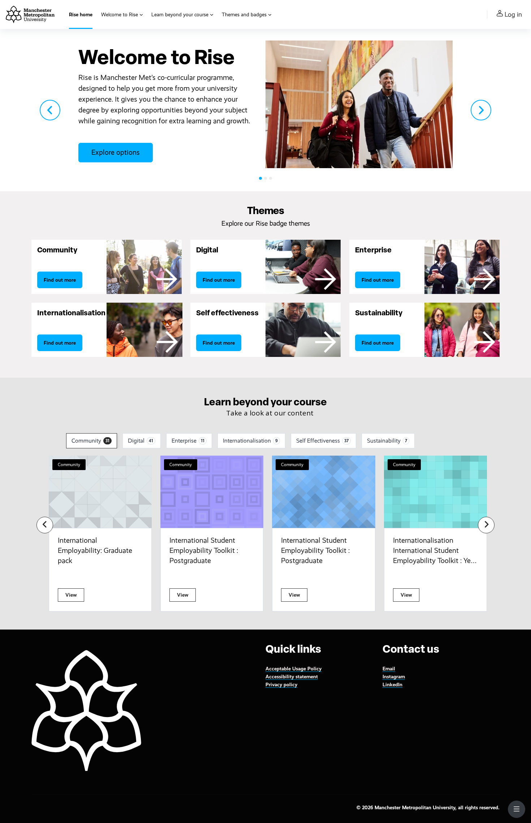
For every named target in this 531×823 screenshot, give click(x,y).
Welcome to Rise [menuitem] (119, 14)
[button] (50, 110)
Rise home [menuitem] (80, 14)
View (71, 595)
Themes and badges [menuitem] (244, 14)
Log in (513, 14)
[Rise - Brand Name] (30, 14)
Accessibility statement (292, 676)
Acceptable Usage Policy (293, 668)
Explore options (115, 152)
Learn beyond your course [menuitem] (179, 14)
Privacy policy (281, 684)
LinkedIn (392, 684)
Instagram (394, 676)
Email (389, 668)
